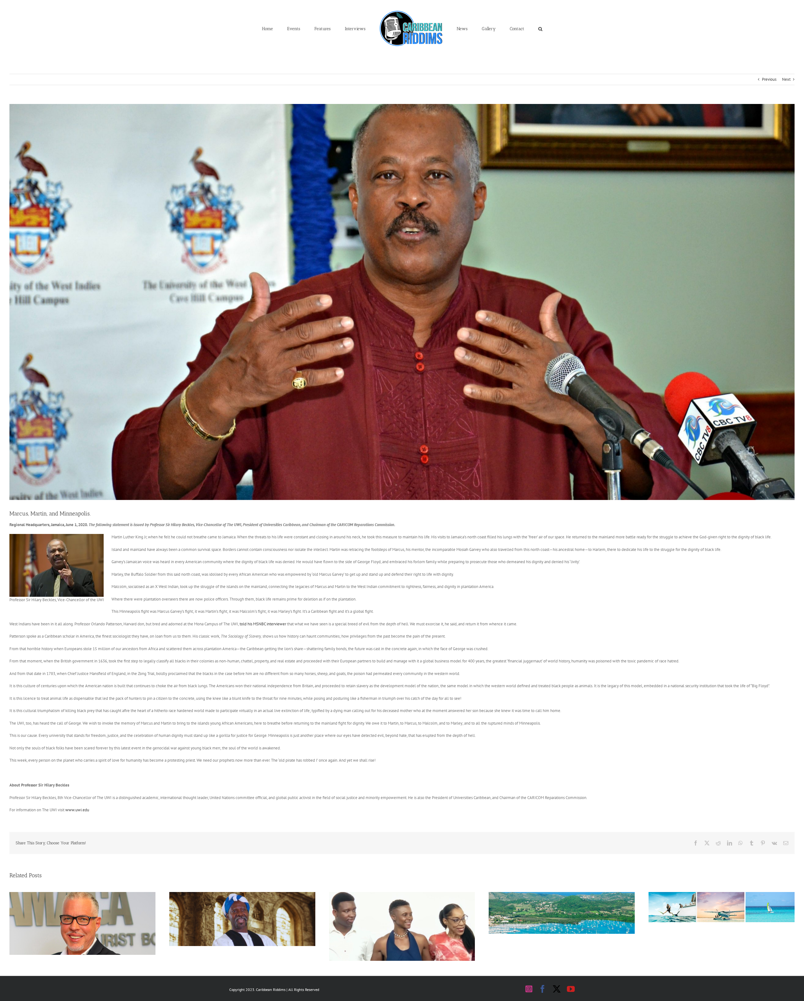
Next (786, 79)
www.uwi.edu (77, 810)
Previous (769, 79)
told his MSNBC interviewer (263, 624)
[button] (511, 28)
